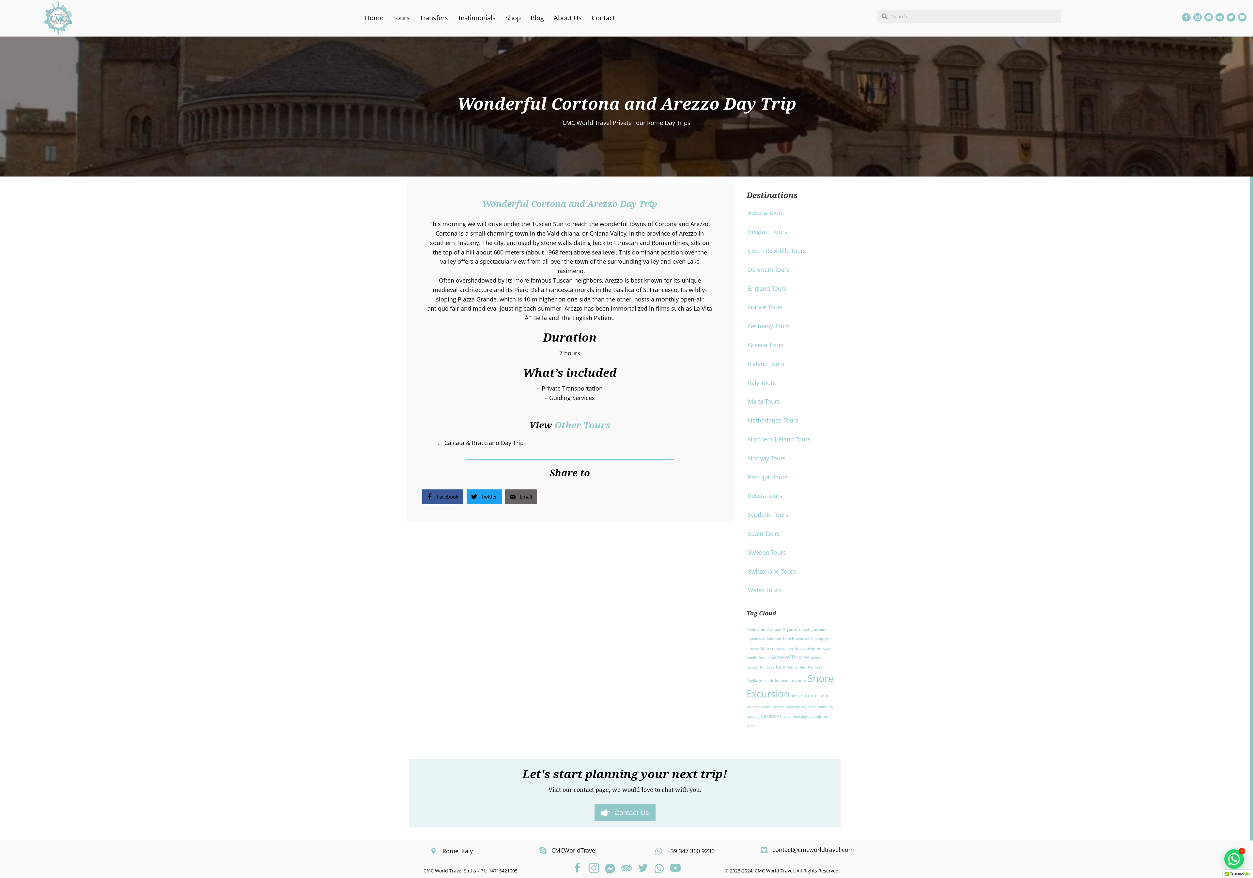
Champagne (821, 639)
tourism (753, 707)
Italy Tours (762, 383)
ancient (820, 629)
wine (751, 726)
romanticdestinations (777, 680)
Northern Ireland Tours (779, 439)
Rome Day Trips (668, 123)
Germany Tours (769, 326)
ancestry (805, 629)
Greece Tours (766, 345)
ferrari (764, 657)
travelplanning (820, 707)
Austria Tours (766, 213)
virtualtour (818, 716)
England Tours (767, 288)
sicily (795, 696)
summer (810, 695)
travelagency (796, 707)
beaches (803, 639)
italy (780, 667)
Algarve (790, 629)
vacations (771, 716)
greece (816, 657)
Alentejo (774, 629)
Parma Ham (796, 667)
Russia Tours (765, 496)
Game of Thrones (789, 657)
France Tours (765, 307)
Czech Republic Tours (777, 250)
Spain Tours (764, 533)
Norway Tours (767, 458)
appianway (756, 639)
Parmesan (816, 667)
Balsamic (774, 639)
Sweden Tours (767, 552)
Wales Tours (764, 590)
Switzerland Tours (772, 571)
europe (823, 648)
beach (788, 638)
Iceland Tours (766, 364)
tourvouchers (772, 707)
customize (784, 648)
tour (824, 696)
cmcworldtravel (761, 648)
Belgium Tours (767, 232)
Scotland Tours (768, 514)
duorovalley (805, 648)
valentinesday (795, 716)
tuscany (753, 716)
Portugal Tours (768, 477)
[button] (577, 869)
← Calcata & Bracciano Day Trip (480, 443)
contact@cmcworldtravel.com (813, 850)
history (752, 667)
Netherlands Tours (773, 420)
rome (801, 680)
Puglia (752, 680)
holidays (767, 667)
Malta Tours (764, 401)
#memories (756, 629)
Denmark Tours (769, 269)
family (752, 657)
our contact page (586, 789)
